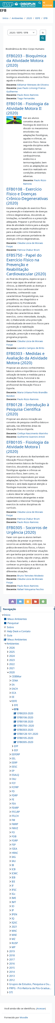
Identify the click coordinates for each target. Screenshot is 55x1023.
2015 (12, 967)
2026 (12, 647)
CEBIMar (17, 676)
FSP (14, 844)
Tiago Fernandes (26, 98)
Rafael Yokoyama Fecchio (30, 589)
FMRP (15, 824)
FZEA (14, 848)
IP (13, 910)
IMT (14, 902)
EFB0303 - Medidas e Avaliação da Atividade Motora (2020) (26, 358)
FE (13, 799)
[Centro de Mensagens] (20, 601)
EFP (16, 746)
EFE (16, 705)
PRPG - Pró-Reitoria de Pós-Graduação (30, 988)
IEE (13, 881)
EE (13, 697)
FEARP (15, 807)
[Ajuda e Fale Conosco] (43, 601)
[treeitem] (27, 803)
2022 (12, 664)
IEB (13, 877)
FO (13, 832)
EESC (14, 766)
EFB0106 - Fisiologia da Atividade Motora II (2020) (27, 108)
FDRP (15, 795)
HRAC (15, 853)
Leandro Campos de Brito (30, 347)
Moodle (24, 1017)
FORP (15, 840)
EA (13, 684)
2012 (12, 980)
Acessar (47, 5)
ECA (14, 693)
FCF (14, 783)
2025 (12, 651)
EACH (15, 688)
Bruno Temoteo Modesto (30, 575)
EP (13, 770)
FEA (14, 803)
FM (13, 820)
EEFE (37, 18)
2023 (12, 660)
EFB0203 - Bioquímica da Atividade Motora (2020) (26, 60)
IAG (14, 857)
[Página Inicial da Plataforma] (12, 601)
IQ (13, 918)
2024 (12, 656)
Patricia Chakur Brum (28, 249)
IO (13, 906)
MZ (13, 939)
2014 (12, 971)
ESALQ (15, 775)
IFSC (14, 889)
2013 (12, 976)
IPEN (14, 914)
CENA (15, 680)
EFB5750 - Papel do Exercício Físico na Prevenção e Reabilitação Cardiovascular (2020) (26, 265)
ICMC (15, 873)
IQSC (14, 922)
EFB (46, 18)
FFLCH (15, 816)
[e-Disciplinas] (18, 4)
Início (5, 18)
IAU (14, 861)
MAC (14, 930)
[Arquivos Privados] (35, 601)
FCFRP (15, 787)
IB (13, 865)
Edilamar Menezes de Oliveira (33, 84)
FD (13, 791)
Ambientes (17, 18)
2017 (12, 959)
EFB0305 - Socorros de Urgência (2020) (26, 530)
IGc (13, 894)
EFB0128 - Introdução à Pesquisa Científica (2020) (27, 409)
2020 (29, 18)
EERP (14, 762)
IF (13, 885)
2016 (12, 963)
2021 (12, 668)
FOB (14, 836)
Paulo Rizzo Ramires (27, 94)
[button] (39, 4)
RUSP (15, 943)
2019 (12, 951)
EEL (14, 758)
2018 (12, 955)
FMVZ (15, 828)
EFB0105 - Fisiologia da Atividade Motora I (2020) (27, 447)
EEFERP (16, 754)
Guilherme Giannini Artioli (31, 436)
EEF (16, 750)
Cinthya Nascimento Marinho (32, 433)
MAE (14, 935)
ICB (13, 869)
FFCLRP (16, 811)
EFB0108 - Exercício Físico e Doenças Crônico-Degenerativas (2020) (27, 196)
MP (13, 947)
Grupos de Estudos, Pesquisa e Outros (30, 984)
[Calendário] (27, 601)
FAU (14, 779)
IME (14, 898)
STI (11, 992)
